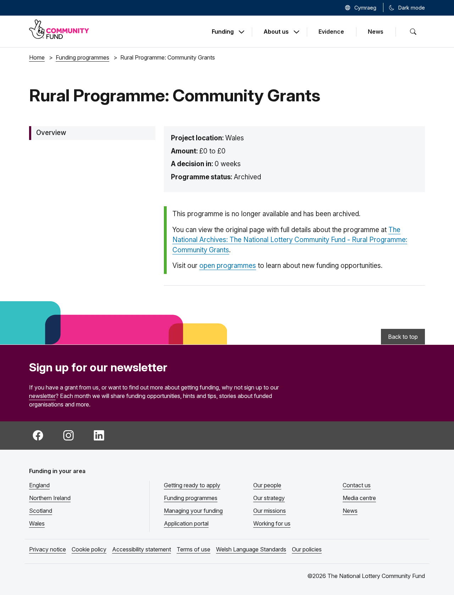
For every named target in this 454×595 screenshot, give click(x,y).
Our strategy (269, 497)
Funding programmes (190, 497)
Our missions (269, 510)
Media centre (359, 497)
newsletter (42, 395)
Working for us (271, 523)
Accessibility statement (141, 549)
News (375, 31)
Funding (223, 32)
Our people (267, 485)
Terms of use (193, 549)
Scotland (40, 510)
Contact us (357, 485)
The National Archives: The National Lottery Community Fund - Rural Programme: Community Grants (289, 240)
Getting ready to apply (192, 485)
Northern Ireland (50, 497)
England (39, 485)
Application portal (186, 523)
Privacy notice (47, 549)
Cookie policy (89, 549)
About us (276, 32)
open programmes (227, 266)
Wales (37, 523)
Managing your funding (193, 510)
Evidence (331, 31)
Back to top (403, 336)
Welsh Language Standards (251, 549)
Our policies (307, 549)
